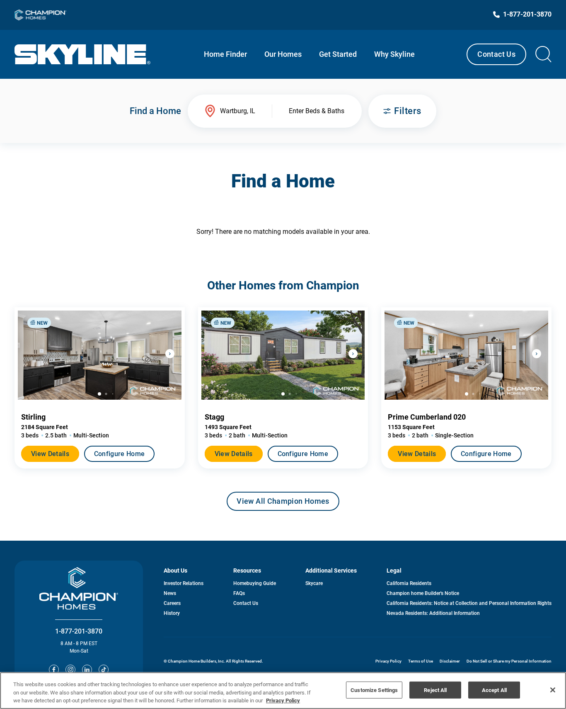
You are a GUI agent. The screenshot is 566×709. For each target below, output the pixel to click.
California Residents (409, 583)
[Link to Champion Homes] (40, 15)
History (172, 613)
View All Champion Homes (283, 504)
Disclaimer (450, 661)
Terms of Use (420, 661)
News (170, 593)
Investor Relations (183, 583)
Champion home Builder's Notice (423, 593)
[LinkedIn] (87, 670)
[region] (283, 690)
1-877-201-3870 (78, 631)
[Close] (553, 690)
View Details (50, 454)
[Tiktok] (104, 670)
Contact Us (496, 54)
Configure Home (119, 454)
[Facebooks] (54, 670)
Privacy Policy (388, 661)
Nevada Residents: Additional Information (433, 613)
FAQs (239, 593)
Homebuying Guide (254, 583)
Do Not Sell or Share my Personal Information (509, 661)
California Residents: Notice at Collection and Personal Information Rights (469, 603)
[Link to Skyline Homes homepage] (83, 54)
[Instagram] (70, 670)
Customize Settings (374, 690)
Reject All (435, 690)
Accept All (494, 690)
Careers (172, 603)
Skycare (314, 583)
